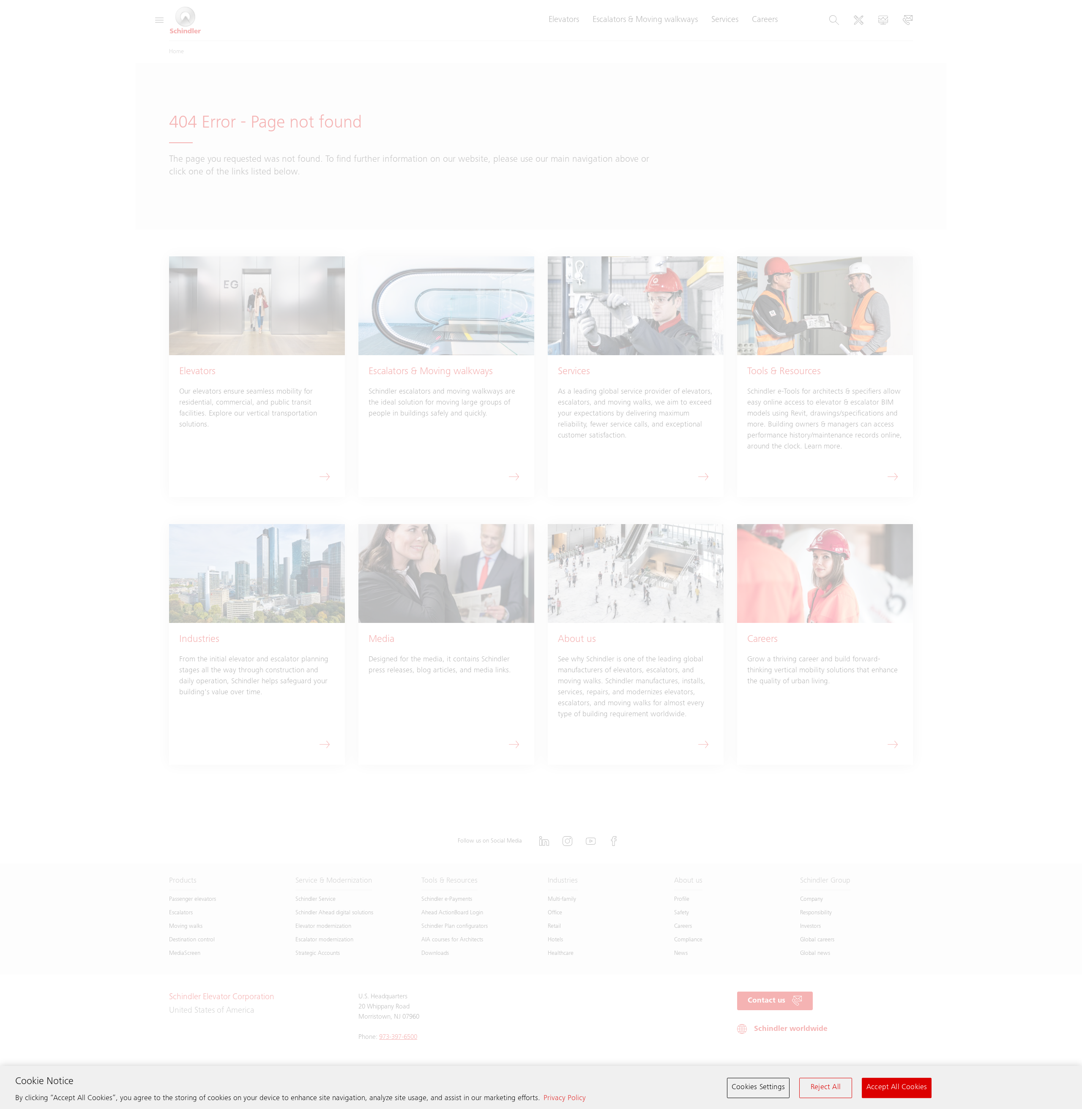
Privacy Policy (565, 1098)
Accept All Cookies (896, 1087)
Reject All (826, 1087)
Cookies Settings (758, 1087)
